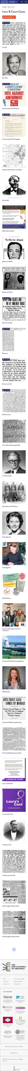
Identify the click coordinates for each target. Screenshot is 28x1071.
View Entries (10, 17)
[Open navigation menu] (26, 2)
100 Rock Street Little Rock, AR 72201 (14, 1046)
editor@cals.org (14, 1053)
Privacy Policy (17, 984)
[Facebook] (14, 1067)
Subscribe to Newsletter (19, 979)
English (18, 1069)
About (4, 979)
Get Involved (6, 984)
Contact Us (5, 981)
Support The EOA (18, 981)
